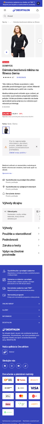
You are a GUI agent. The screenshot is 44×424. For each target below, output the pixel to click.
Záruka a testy (11, 245)
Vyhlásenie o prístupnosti (11, 421)
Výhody (7, 228)
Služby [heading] (5, 310)
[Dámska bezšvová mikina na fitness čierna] (17, 41)
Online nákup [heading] (8, 304)
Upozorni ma (7, 173)
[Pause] (38, 3)
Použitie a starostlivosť (16, 233)
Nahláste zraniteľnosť (31, 421)
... (10, 22)
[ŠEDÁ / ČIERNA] (6, 130)
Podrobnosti (10, 239)
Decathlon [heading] (7, 322)
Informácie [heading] (7, 316)
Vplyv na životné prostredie (12, 253)
